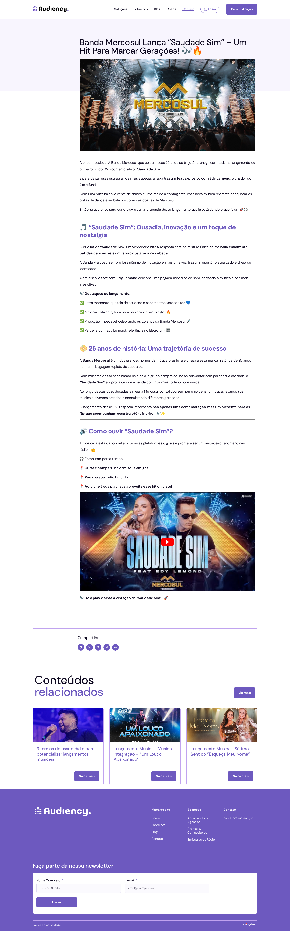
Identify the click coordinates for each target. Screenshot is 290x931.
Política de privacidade (47, 925)
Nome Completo (48, 880)
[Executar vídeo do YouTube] (167, 541)
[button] (81, 647)
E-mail (130, 880)
